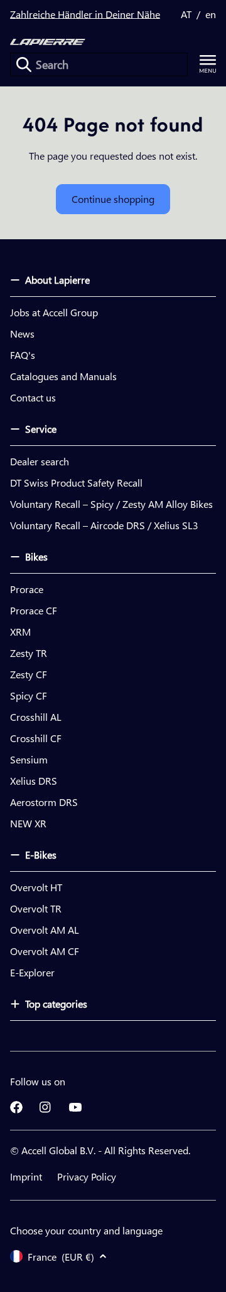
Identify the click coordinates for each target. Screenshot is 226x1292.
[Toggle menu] (208, 64)
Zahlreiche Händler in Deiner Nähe (85, 14)
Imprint (26, 1176)
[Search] (23, 64)
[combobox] (99, 64)
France (61, 1256)
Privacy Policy (86, 1176)
